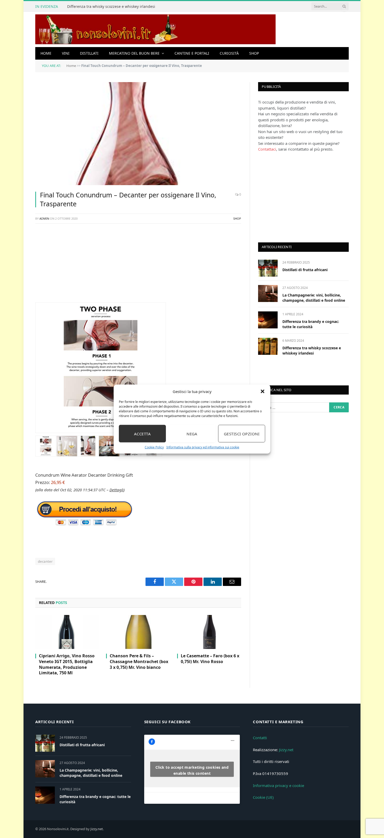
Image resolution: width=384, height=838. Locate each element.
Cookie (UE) (263, 797)
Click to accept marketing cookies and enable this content (192, 770)
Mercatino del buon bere (134, 53)
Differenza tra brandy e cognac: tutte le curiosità (310, 324)
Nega (192, 433)
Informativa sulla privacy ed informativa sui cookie (202, 447)
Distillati (89, 53)
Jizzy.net (286, 749)
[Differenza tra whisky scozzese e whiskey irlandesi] (268, 346)
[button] (262, 391)
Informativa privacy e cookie (278, 785)
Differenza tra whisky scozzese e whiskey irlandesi (111, 6)
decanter (45, 561)
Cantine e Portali (191, 53)
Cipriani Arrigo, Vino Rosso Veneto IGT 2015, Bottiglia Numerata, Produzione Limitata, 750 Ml (67, 664)
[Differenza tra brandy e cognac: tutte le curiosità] (268, 319)
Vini (65, 53)
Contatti (260, 737)
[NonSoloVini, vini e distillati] (155, 29)
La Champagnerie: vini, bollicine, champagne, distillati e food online (313, 298)
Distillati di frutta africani (305, 269)
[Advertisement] (138, 265)
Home (45, 53)
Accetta (142, 433)
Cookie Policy (154, 447)
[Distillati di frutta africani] (268, 268)
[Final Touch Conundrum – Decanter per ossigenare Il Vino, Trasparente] (138, 133)
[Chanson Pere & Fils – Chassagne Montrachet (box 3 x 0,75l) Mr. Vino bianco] (138, 632)
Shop (254, 53)
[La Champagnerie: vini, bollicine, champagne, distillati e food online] (268, 293)
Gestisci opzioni (241, 433)
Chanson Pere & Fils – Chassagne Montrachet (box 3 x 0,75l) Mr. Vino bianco (139, 661)
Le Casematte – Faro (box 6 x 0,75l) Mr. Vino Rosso (210, 658)
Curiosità (229, 53)
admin (44, 218)
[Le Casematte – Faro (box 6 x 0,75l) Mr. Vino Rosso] (209, 632)
